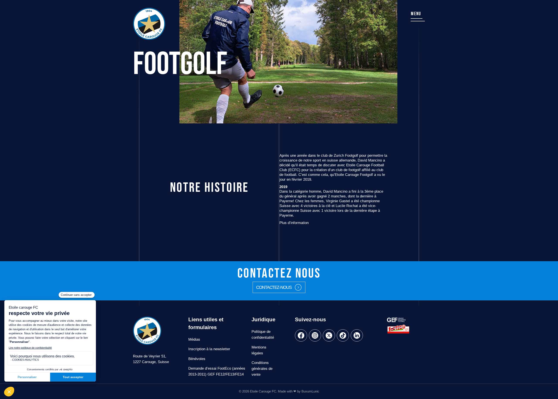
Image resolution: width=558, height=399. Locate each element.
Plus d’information (294, 223)
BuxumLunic (310, 391)
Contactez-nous (273, 287)
